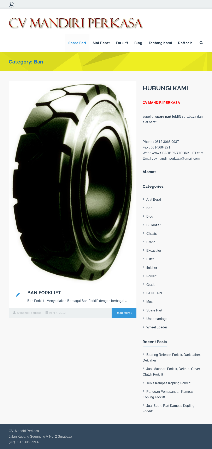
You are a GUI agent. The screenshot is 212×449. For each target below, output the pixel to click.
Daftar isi (185, 43)
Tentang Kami (160, 43)
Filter (150, 259)
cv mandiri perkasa (29, 312)
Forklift (122, 43)
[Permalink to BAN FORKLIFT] (72, 183)
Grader (151, 284)
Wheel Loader (156, 327)
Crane (150, 242)
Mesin (150, 301)
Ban (149, 208)
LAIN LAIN (154, 293)
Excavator (153, 250)
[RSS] (11, 4)
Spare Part (77, 43)
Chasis (151, 233)
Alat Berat (101, 43)
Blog (138, 43)
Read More (123, 312)
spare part (163, 116)
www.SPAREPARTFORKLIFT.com (177, 153)
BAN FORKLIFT (44, 292)
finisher (151, 267)
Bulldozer (153, 225)
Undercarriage (156, 319)
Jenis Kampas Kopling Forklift (168, 383)
